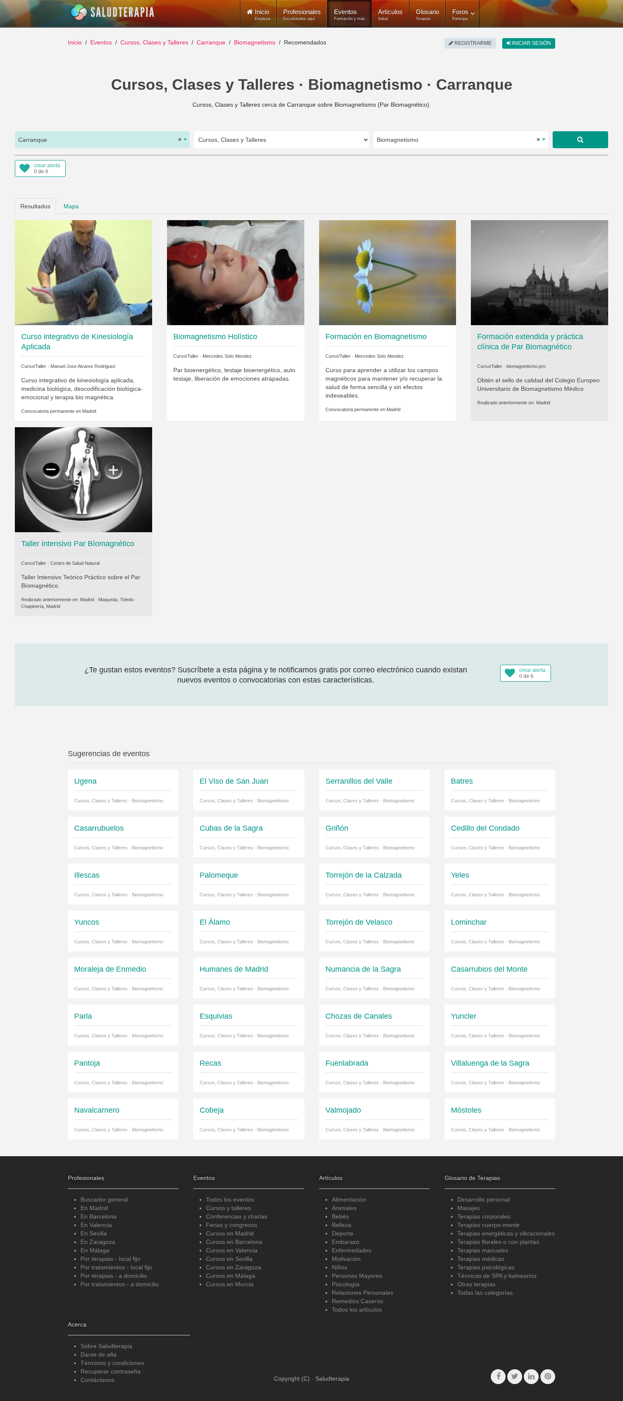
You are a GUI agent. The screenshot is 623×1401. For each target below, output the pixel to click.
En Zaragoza (98, 1241)
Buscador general (104, 1199)
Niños (339, 1267)
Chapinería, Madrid (40, 606)
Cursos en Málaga (230, 1275)
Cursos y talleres (228, 1208)
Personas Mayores (357, 1275)
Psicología (345, 1284)
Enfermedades (351, 1250)
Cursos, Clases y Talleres (154, 42)
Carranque (211, 42)
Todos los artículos (357, 1309)
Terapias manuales (482, 1250)
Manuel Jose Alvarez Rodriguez (83, 366)
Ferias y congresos (231, 1224)
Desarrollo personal (483, 1199)
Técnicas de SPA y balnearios (497, 1275)
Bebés (340, 1216)
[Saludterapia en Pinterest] (547, 1376)
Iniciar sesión (531, 43)
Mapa (71, 206)
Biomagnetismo (254, 42)
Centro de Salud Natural (75, 563)
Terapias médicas (480, 1258)
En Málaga (95, 1250)
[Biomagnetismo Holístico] (235, 271)
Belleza (341, 1224)
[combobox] (102, 139)
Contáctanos (97, 1379)
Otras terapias (476, 1284)
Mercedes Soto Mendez (227, 356)
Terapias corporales (483, 1216)
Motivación (346, 1258)
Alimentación (349, 1199)
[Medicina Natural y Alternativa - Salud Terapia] (113, 12)
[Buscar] (580, 139)
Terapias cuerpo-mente (488, 1224)
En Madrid (94, 1208)
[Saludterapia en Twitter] (514, 1376)
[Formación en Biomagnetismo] (387, 271)
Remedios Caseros (357, 1301)
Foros (460, 14)
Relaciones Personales (362, 1292)
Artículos (390, 14)
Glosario (427, 14)
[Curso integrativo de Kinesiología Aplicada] (83, 271)
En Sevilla (94, 1233)
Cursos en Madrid (230, 1233)
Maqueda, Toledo (116, 599)
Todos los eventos (230, 1199)
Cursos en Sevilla (229, 1258)
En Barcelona (99, 1216)
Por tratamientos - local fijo (116, 1267)
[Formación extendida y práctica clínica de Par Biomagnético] (539, 271)
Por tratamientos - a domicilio (120, 1284)
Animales (344, 1208)
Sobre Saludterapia (106, 1346)
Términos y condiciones (112, 1363)
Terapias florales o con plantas (498, 1241)
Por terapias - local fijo (110, 1258)
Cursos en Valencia (232, 1250)
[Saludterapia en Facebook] (498, 1376)
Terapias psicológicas (486, 1267)
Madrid (89, 411)
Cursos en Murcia (229, 1284)
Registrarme (472, 43)
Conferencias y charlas (236, 1216)
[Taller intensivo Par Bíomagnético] (83, 479)
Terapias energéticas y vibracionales (506, 1233)
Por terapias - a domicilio (114, 1275)
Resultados (35, 206)
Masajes (468, 1208)
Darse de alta (99, 1354)
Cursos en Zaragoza (233, 1267)
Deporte (342, 1233)
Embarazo (345, 1241)
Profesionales (302, 14)
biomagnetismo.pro (525, 366)
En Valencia (96, 1224)
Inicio (75, 42)
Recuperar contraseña (111, 1371)
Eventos (349, 14)
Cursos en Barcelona (234, 1241)
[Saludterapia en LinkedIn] (531, 1376)
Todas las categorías (485, 1292)
